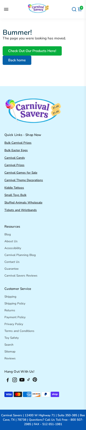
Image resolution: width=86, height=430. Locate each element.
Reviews (10, 358)
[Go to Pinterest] (35, 380)
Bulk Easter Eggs (16, 150)
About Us (11, 241)
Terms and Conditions (19, 331)
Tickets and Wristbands (20, 210)
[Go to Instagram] (14, 380)
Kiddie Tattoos (14, 188)
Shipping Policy (14, 303)
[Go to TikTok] (28, 380)
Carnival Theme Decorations (23, 180)
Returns (9, 310)
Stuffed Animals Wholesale (23, 202)
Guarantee (11, 269)
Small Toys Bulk (15, 195)
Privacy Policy (13, 324)
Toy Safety (11, 338)
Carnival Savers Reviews (20, 275)
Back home (17, 60)
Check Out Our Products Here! (32, 50)
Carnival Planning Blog (20, 255)
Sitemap (9, 351)
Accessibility (12, 248)
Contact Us (12, 262)
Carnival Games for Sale (20, 172)
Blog (7, 234)
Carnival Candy (14, 158)
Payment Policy (15, 317)
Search (8, 345)
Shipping (10, 296)
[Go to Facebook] (7, 380)
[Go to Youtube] (22, 380)
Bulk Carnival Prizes (18, 143)
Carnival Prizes (14, 165)
